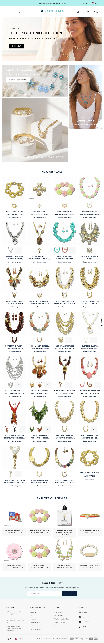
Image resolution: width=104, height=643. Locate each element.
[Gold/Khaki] (60, 385)
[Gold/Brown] (39, 295)
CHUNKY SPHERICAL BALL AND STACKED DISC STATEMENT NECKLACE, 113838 (89, 437)
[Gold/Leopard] (14, 295)
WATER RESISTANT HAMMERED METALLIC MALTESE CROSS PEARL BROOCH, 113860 (39, 213)
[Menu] (20, 12)
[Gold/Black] (14, 429)
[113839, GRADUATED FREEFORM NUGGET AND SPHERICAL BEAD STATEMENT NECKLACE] (64, 413)
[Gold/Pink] (65, 250)
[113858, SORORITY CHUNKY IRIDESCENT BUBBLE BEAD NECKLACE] (90, 189)
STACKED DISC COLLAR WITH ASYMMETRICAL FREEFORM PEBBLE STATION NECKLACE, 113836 (39, 481)
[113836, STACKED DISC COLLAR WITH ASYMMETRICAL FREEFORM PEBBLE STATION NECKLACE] (39, 458)
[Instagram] (79, 617)
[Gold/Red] (7, 429)
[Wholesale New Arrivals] (90, 463)
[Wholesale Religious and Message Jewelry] (90, 555)
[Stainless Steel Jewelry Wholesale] (90, 520)
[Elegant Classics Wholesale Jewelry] (64, 555)
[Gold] (39, 250)
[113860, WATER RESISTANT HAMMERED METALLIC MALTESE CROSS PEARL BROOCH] (39, 189)
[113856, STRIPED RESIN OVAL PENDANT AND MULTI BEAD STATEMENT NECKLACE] (39, 234)
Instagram (85, 617)
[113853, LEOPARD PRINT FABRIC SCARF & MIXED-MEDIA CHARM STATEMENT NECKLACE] (14, 279)
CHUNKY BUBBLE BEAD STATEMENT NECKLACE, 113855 (65, 258)
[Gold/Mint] (57, 250)
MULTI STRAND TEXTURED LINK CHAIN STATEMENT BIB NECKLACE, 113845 (14, 392)
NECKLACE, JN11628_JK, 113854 (90, 258)
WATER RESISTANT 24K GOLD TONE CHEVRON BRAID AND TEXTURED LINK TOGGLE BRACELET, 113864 (14, 213)
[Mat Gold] (86, 429)
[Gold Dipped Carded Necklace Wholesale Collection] (64, 521)
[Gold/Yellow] (32, 385)
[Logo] (52, 11)
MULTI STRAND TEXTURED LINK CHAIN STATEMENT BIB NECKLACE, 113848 (64, 347)
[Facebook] (79, 622)
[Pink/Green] (64, 205)
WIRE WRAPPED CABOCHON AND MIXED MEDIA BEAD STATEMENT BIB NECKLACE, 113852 (39, 302)
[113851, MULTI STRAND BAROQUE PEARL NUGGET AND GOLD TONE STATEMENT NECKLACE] (64, 279)
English (8, 639)
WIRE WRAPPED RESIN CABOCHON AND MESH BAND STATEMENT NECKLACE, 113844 (39, 392)
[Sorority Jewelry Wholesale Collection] (39, 555)
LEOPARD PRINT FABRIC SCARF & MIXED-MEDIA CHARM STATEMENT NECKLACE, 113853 (14, 302)
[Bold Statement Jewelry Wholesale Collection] (39, 520)
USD (19, 639)
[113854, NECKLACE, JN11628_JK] (90, 234)
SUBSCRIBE (69, 593)
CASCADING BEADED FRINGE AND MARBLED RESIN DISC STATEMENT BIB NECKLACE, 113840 (39, 437)
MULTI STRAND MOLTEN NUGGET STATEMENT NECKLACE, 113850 (90, 302)
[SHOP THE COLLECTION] (35, 81)
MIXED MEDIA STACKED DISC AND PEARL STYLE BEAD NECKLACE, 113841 (89, 392)
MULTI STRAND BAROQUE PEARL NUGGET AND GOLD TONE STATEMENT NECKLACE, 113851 (64, 302)
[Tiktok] (79, 626)
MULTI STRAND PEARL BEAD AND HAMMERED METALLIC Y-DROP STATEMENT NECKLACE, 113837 (14, 481)
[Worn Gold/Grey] (89, 250)
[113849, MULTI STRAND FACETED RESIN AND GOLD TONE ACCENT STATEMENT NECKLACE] (14, 323)
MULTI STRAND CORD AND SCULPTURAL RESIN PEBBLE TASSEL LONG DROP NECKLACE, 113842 (14, 437)
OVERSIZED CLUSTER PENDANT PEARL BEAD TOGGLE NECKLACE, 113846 (89, 347)
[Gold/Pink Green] (89, 205)
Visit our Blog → (83, 612)
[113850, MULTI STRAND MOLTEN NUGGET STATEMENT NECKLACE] (90, 279)
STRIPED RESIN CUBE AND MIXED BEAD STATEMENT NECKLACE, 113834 (64, 481)
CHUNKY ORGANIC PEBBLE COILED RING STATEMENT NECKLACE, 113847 (39, 347)
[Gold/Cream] (64, 295)
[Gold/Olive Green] (32, 429)
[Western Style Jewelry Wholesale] (85, 97)
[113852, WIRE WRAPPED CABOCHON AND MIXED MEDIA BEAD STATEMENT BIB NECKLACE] (39, 279)
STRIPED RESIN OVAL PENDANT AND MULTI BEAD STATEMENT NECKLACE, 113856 (39, 258)
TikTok (84, 626)
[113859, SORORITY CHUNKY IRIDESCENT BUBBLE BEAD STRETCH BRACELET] (64, 189)
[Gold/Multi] (39, 340)
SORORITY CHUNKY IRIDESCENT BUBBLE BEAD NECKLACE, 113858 (89, 213)
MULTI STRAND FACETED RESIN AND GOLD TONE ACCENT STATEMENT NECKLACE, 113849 (14, 347)
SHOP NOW (16, 46)
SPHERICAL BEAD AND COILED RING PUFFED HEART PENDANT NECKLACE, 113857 (14, 258)
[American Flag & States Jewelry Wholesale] (14, 520)
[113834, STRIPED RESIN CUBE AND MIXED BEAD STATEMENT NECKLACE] (64, 458)
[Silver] (10, 250)
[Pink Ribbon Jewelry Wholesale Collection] (14, 555)
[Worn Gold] (14, 205)
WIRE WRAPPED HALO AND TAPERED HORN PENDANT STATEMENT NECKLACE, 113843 (64, 392)
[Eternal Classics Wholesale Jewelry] (35, 130)
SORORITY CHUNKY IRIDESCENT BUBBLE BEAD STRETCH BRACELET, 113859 (64, 213)
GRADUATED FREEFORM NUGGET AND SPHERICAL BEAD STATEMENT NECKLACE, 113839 (64, 437)
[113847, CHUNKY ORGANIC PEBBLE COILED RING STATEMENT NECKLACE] (39, 323)
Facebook (85, 622)
